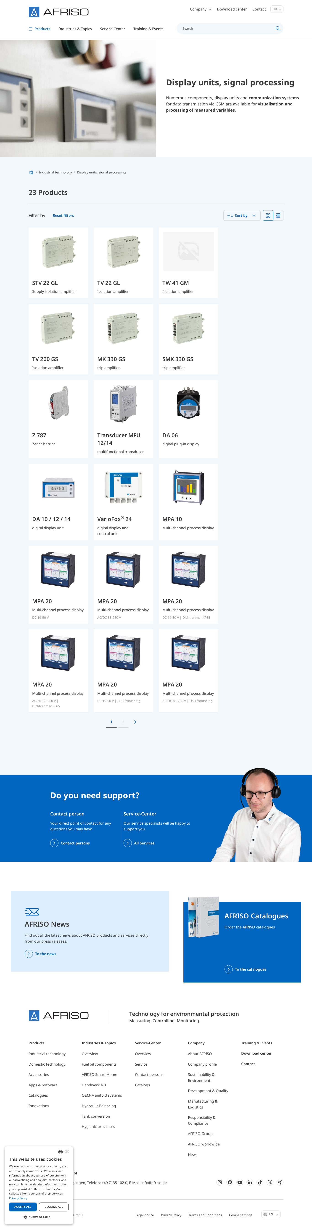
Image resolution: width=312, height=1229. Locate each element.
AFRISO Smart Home (99, 1074)
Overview (90, 1053)
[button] (39, 1217)
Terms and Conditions (205, 1215)
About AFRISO (200, 1053)
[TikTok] (260, 1182)
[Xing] (280, 1182)
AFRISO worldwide (204, 1144)
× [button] (67, 1151)
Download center (232, 9)
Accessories (39, 1074)
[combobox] (242, 215)
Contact (259, 9)
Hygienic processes (98, 1126)
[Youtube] (240, 1182)
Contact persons (75, 843)
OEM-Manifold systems (102, 1095)
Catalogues (38, 1095)
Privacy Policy (171, 1215)
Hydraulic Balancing (99, 1105)
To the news (45, 953)
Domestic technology (47, 1064)
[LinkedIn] (250, 1182)
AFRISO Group (200, 1133)
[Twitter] (270, 1182)
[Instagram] (219, 1182)
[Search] (278, 28)
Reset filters (63, 215)
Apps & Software (43, 1084)
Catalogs (142, 1084)
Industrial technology (47, 1053)
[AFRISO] (59, 12)
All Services (144, 843)
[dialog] (39, 1185)
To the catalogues (250, 969)
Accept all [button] (23, 1207)
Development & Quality (208, 1090)
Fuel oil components (99, 1064)
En (275, 9)
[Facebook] (230, 1182)
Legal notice (144, 1215)
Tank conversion (96, 1116)
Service (141, 1064)
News (193, 1154)
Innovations (39, 1105)
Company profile (202, 1064)
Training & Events (256, 1043)
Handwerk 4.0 (94, 1084)
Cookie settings (240, 1215)
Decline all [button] (54, 1207)
